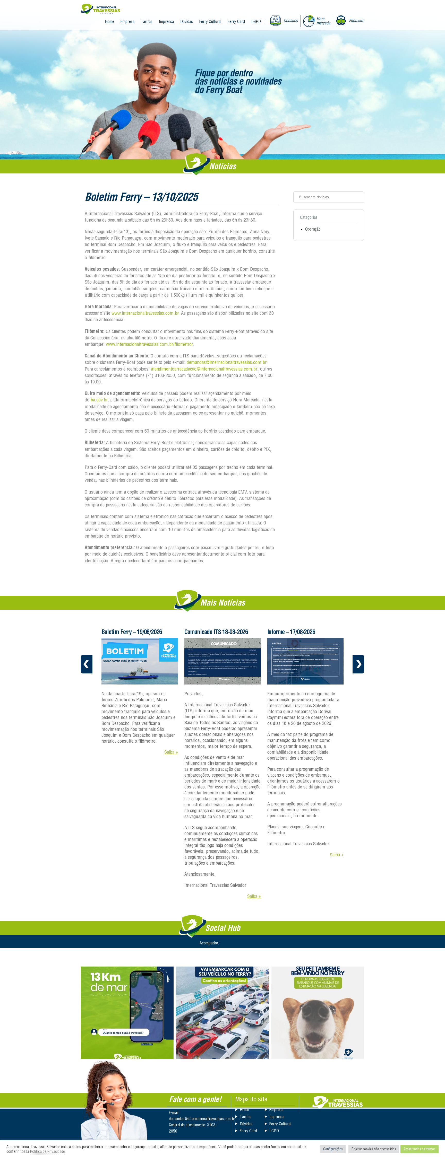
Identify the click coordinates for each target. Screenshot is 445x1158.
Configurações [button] (333, 1149)
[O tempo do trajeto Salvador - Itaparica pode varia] (127, 1013)
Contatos (291, 20)
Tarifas (146, 21)
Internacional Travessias (100, 9)
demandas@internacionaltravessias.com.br (226, 362)
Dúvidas (186, 21)
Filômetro (356, 20)
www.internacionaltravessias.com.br (145, 313)
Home (109, 21)
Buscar (358, 197)
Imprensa (166, 21)
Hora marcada (323, 20)
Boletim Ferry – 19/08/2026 (131, 632)
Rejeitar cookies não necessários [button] (374, 1149)
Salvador (337, 1102)
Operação (313, 229)
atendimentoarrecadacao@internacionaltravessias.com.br (204, 369)
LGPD (256, 21)
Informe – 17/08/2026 (291, 632)
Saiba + (171, 752)
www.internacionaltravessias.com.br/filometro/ (149, 344)
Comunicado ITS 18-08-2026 (216, 632)
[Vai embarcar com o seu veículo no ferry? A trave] (222, 1013)
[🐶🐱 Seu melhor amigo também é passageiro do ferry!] (317, 1013)
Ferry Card (236, 21)
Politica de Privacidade (47, 1151)
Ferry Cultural (210, 21)
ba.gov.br (99, 400)
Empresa (127, 21)
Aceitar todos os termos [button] (419, 1149)
